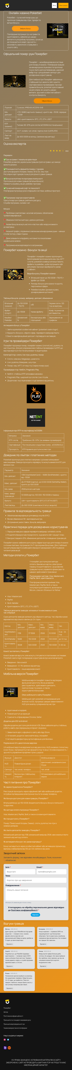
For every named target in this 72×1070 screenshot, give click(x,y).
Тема (7, 875)
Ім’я (8, 867)
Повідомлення (13, 885)
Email (40, 867)
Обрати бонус (47, 101)
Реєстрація (63, 5)
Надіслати (35, 914)
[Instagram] (5, 1040)
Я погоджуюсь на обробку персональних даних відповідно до (36, 908)
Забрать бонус (25, 28)
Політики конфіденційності (24, 910)
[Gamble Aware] (9, 1048)
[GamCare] (5, 1048)
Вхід (54, 5)
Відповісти (9, 944)
